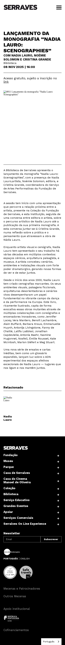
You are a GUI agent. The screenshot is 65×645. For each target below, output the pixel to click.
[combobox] (51, 641)
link (6, 81)
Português (48, 641)
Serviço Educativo (16, 500)
